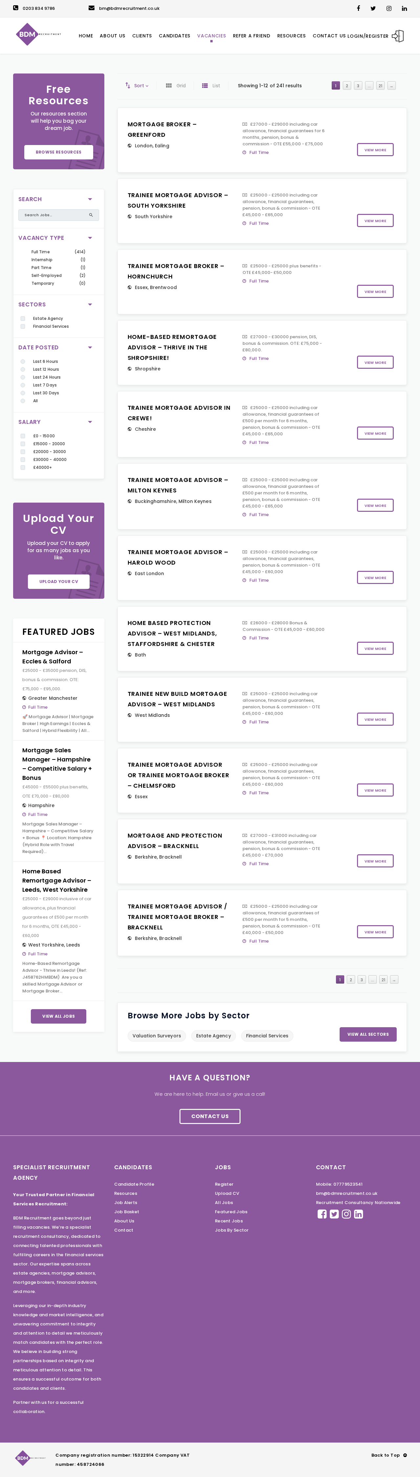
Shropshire (148, 368)
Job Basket (126, 1212)
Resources (125, 1193)
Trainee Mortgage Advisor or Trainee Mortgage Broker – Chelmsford (178, 775)
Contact (124, 1230)
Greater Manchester (52, 698)
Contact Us (210, 1116)
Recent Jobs (229, 1221)
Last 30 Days (46, 393)
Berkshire (146, 857)
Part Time (42, 267)
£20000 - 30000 (49, 451)
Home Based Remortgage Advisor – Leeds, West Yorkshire (56, 880)
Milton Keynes (195, 501)
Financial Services (51, 326)
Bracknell (170, 857)
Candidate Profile (134, 1184)
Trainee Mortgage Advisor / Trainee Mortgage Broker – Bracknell (177, 916)
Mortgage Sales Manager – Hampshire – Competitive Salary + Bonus (57, 764)
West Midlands (152, 715)
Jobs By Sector (232, 1230)
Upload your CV (58, 581)
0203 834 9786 (39, 8)
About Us (124, 1221)
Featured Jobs (231, 1212)
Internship (42, 259)
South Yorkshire (153, 216)
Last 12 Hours (46, 369)
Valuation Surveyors (157, 1035)
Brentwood (163, 287)
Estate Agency (48, 318)
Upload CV (227, 1193)
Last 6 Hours (45, 361)
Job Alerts (125, 1202)
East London (149, 573)
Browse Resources (59, 152)
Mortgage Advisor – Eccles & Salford (52, 656)
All (35, 401)
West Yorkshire (46, 945)
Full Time (41, 252)
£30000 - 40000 (50, 459)
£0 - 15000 (44, 436)
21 (380, 86)
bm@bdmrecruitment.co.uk (129, 8)
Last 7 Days (45, 385)
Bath (140, 655)
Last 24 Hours (47, 377)
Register (224, 1184)
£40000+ (42, 467)
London (144, 145)
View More (375, 150)
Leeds (73, 945)
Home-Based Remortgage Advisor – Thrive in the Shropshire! (172, 347)
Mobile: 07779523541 (339, 1184)
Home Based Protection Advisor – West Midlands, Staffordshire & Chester (173, 633)
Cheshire (145, 429)
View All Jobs (58, 1016)
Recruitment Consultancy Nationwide (358, 1202)
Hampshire (41, 805)
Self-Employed (47, 275)
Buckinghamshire (155, 501)
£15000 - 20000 (49, 444)
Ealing (162, 145)
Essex (141, 287)
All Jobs (224, 1202)
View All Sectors (368, 1034)
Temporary (43, 283)
